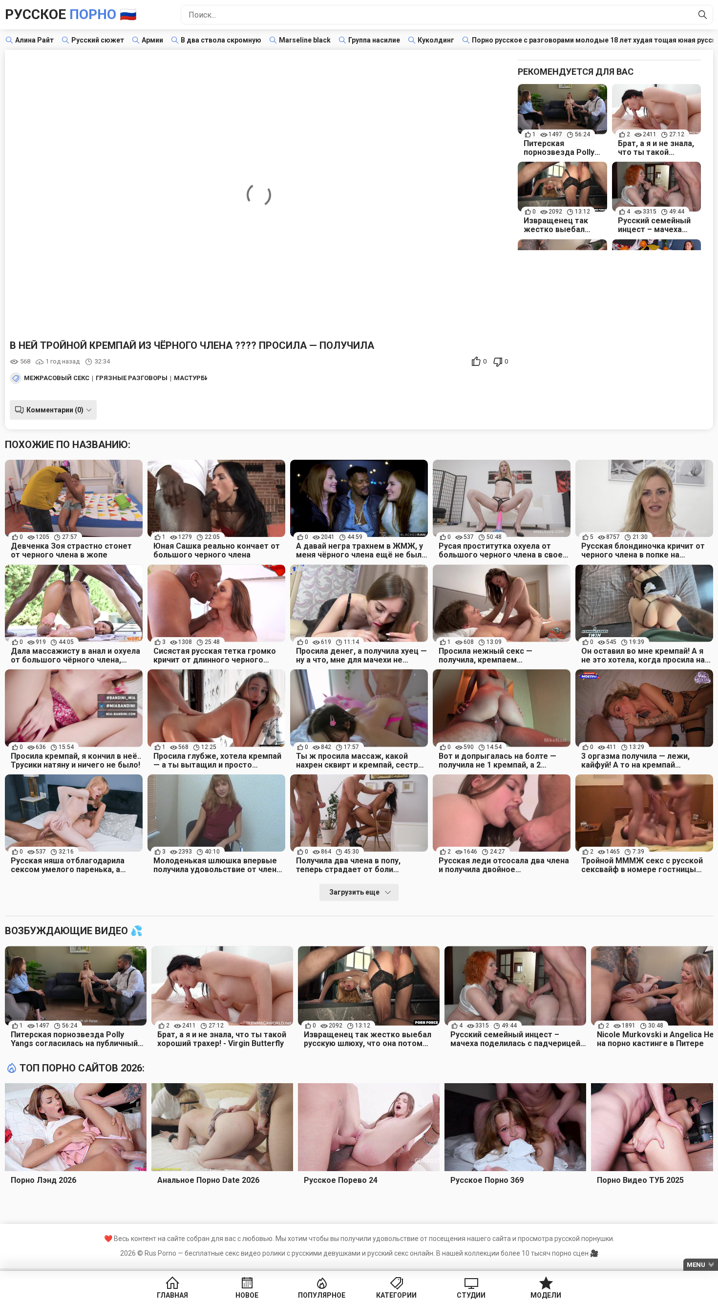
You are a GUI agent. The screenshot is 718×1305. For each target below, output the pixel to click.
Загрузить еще (354, 892)
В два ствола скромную (221, 40)
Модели (545, 1295)
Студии (471, 1295)
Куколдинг (436, 40)
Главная (172, 1295)
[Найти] (702, 15)
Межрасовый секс (56, 378)
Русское (71, 14)
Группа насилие (374, 40)
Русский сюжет (97, 40)
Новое (246, 1295)
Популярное (321, 1295)
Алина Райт (34, 40)
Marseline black (305, 40)
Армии (152, 40)
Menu (696, 1264)
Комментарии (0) (55, 410)
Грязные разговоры (132, 378)
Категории (396, 1295)
